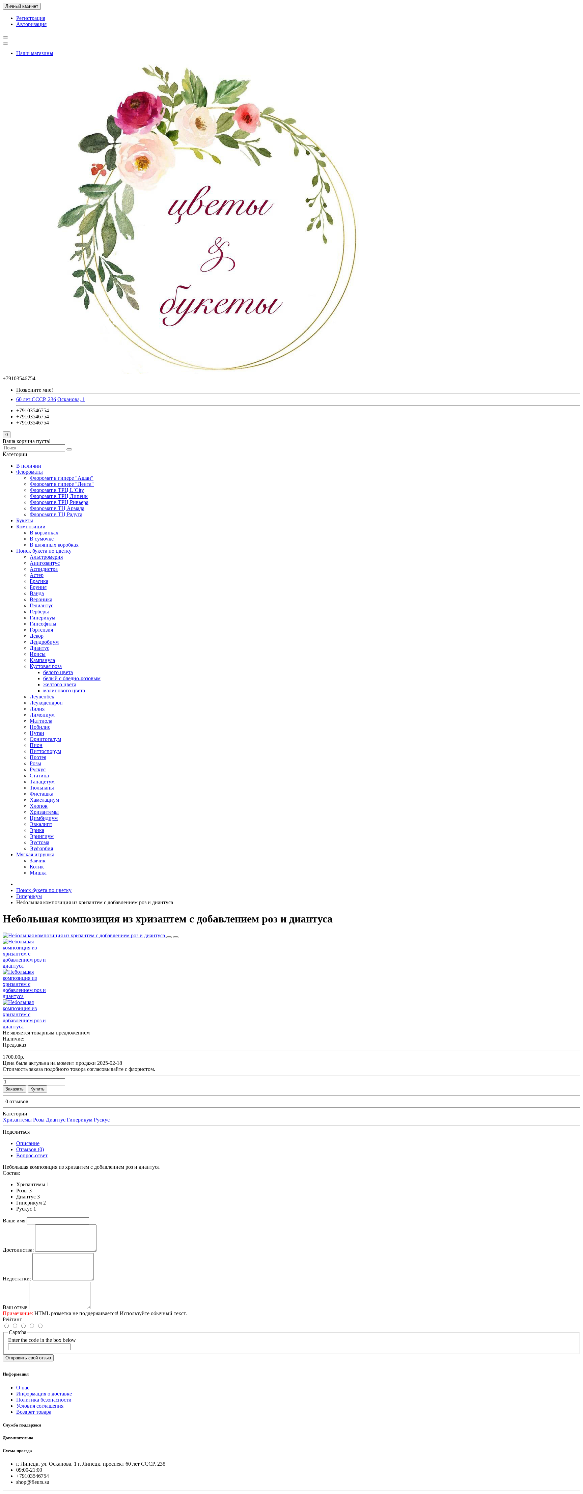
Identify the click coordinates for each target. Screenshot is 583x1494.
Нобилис (40, 727)
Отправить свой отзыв (28, 1357)
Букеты (24, 520)
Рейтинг (12, 1319)
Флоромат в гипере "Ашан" (61, 478)
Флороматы (29, 472)
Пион (36, 745)
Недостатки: (17, 1278)
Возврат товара (33, 1412)
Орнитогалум (45, 739)
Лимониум (42, 715)
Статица (39, 775)
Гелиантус (41, 605)
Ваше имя (14, 1220)
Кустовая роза (46, 666)
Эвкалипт (41, 824)
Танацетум (42, 781)
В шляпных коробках (54, 545)
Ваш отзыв (15, 1307)
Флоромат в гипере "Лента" (62, 484)
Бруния (38, 587)
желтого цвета (59, 684)
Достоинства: (18, 1250)
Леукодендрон (46, 703)
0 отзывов (16, 1101)
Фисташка (41, 794)
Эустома (39, 842)
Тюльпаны (42, 788)
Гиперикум (42, 617)
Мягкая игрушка (35, 854)
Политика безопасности (44, 1400)
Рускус (38, 769)
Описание (27, 1143)
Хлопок (39, 806)
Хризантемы (44, 812)
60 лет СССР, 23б (36, 399)
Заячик (38, 860)
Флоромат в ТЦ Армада (57, 508)
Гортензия (41, 630)
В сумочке (42, 539)
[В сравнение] (175, 937)
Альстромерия (46, 557)
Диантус (39, 648)
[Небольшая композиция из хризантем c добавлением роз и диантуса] (84, 935)
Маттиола (41, 721)
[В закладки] (169, 937)
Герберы (39, 611)
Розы (35, 763)
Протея (38, 757)
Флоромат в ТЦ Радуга (56, 514)
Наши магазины (34, 53)
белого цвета (58, 672)
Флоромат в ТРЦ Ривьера (59, 502)
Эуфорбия (41, 848)
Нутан (37, 733)
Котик (37, 866)
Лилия (37, 709)
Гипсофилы (43, 624)
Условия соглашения (39, 1406)
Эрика (37, 830)
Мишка (38, 873)
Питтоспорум (45, 751)
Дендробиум (44, 642)
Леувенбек (42, 696)
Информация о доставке (44, 1393)
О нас (22, 1387)
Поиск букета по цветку (44, 551)
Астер (37, 575)
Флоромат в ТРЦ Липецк (59, 496)
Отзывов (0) (30, 1149)
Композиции (31, 526)
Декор (37, 636)
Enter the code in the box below (42, 1340)
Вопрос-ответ (32, 1155)
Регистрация (30, 18)
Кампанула (42, 660)
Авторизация (31, 24)
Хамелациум (44, 800)
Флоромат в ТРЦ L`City (57, 490)
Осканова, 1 (71, 399)
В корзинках (44, 532)
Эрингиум (42, 836)
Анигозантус (45, 563)
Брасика (39, 581)
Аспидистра (44, 569)
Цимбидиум (44, 818)
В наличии (28, 466)
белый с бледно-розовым (72, 678)
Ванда (37, 593)
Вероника (41, 599)
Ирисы (38, 654)
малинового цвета (64, 690)
